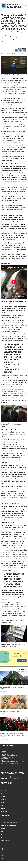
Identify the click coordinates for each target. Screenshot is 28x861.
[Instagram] (2, 852)
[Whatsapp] (2, 845)
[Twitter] (2, 858)
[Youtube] (2, 855)
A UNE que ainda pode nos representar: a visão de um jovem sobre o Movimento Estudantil (12, 735)
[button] (16, 50)
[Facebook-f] (2, 848)
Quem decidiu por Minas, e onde (10, 711)
